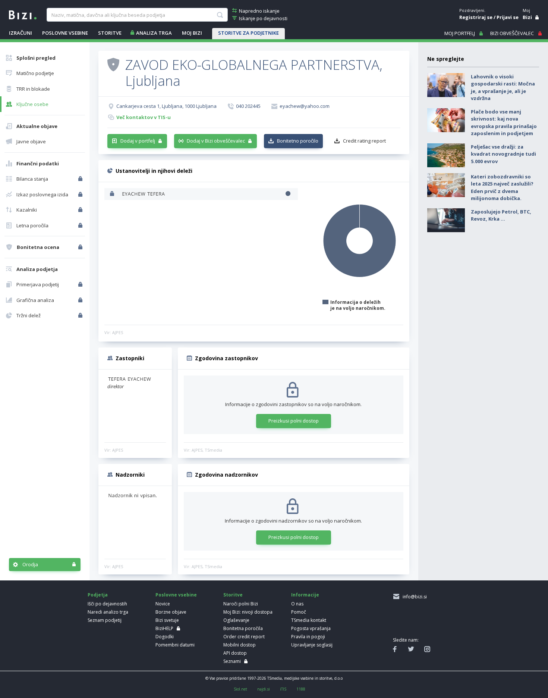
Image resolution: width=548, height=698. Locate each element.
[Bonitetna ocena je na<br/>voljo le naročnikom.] (81, 247)
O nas (297, 604)
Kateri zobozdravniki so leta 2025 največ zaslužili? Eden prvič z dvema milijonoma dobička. (502, 187)
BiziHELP (164, 628)
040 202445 (248, 106)
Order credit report (244, 636)
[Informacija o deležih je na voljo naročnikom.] (112, 194)
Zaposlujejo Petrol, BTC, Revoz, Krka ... (501, 215)
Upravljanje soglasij (312, 645)
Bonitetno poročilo (297, 140)
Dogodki (164, 636)
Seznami (232, 661)
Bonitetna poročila (243, 628)
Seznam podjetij (105, 620)
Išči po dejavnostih (107, 604)
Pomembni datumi (175, 645)
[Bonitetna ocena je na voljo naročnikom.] (113, 64)
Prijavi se (508, 17)
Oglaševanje (236, 620)
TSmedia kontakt (308, 620)
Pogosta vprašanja (311, 628)
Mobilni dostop (239, 645)
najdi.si (263, 689)
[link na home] (23, 14)
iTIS (283, 689)
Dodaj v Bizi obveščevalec (216, 140)
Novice (162, 604)
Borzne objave (170, 612)
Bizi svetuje (167, 620)
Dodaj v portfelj (137, 140)
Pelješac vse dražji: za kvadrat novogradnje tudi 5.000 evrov (503, 154)
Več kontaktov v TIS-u (143, 117)
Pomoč (298, 612)
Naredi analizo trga (108, 612)
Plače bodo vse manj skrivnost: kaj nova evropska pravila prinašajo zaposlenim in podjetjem (504, 122)
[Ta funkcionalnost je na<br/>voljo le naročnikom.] (81, 179)
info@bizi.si (413, 596)
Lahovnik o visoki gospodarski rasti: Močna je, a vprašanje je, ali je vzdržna (503, 87)
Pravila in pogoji (308, 636)
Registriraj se (475, 17)
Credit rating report (364, 140)
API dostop (235, 653)
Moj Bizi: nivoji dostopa (248, 612)
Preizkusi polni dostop (293, 420)
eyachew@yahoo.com (305, 106)
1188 (300, 689)
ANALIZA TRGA (154, 32)
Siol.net (240, 689)
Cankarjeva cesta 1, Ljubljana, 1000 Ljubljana (166, 106)
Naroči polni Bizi (240, 604)
